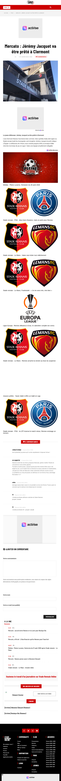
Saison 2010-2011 (50, 753)
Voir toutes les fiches (44, 693)
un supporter (16, 460)
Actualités (34, 761)
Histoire (34, 743)
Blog (18, 743)
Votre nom (6, 595)
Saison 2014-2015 (50, 762)
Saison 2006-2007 (50, 745)
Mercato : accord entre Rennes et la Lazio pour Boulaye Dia (27, 631)
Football (19, 767)
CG (15, 56)
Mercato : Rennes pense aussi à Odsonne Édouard (24, 659)
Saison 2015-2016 (50, 764)
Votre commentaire (9, 558)
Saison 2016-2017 (50, 766)
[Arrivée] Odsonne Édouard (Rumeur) (17, 707)
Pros (12, 13)
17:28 (9, 656)
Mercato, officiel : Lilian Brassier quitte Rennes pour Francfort (28, 639)
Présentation (35, 741)
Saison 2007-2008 (50, 747)
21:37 (9, 628)
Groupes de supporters (23, 757)
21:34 (9, 637)
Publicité (5, 746)
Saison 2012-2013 (50, 758)
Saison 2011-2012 (50, 756)
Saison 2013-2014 (50, 760)
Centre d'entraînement (37, 749)
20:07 (9, 645)
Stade (33, 747)
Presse (5, 750)
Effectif (34, 759)
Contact (5, 748)
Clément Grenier (17, 695)
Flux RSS (5, 754)
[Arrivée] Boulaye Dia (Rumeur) (15, 713)
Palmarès (34, 745)
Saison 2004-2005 (50, 741)
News (18, 749)
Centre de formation (37, 751)
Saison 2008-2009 (50, 749)
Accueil (6, 13)
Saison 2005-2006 (50, 743)
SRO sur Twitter (21, 747)
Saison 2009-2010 (50, 751)
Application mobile (8, 756)
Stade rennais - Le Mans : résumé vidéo (21, 668)
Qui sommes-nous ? (8, 744)
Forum (19, 741)
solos (13, 482)
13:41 (9, 665)
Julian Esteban (16, 450)
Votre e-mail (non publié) (11, 605)
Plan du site (6, 752)
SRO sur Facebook (22, 745)
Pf (13, 495)
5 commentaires (41, 57)
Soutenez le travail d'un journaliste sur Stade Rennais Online (31, 676)
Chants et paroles (22, 759)
